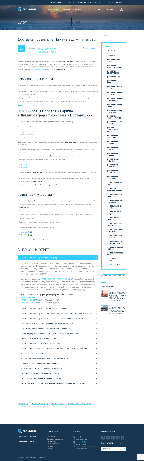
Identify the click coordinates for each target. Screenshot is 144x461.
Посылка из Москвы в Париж (45, 51)
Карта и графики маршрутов (113, 276)
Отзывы (98, 9)
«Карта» (51, 266)
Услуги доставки (113, 265)
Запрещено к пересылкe (72, 9)
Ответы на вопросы (53, 444)
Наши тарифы (53, 9)
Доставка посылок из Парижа (45, 49)
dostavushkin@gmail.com (83, 442)
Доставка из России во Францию (46, 48)
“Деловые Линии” (40, 69)
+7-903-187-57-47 (48, 279)
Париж (69, 407)
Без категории (112, 55)
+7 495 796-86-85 (28, 297)
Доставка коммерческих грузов (112, 130)
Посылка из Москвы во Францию (46, 52)
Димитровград (23, 403)
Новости (50, 446)
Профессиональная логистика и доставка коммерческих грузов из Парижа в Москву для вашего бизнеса (117, 310)
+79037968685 (22, 232)
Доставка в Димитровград (40, 403)
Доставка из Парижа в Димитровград (79, 403)
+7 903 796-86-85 (28, 300)
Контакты (109, 9)
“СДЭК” (51, 69)
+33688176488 (22, 165)
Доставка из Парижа (58, 403)
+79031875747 (22, 235)
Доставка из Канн (113, 77)
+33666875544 (22, 167)
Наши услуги (51, 437)
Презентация (51, 441)
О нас (88, 9)
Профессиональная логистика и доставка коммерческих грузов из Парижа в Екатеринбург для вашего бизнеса (117, 296)
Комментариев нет (90, 48)
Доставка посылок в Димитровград (30, 407)
